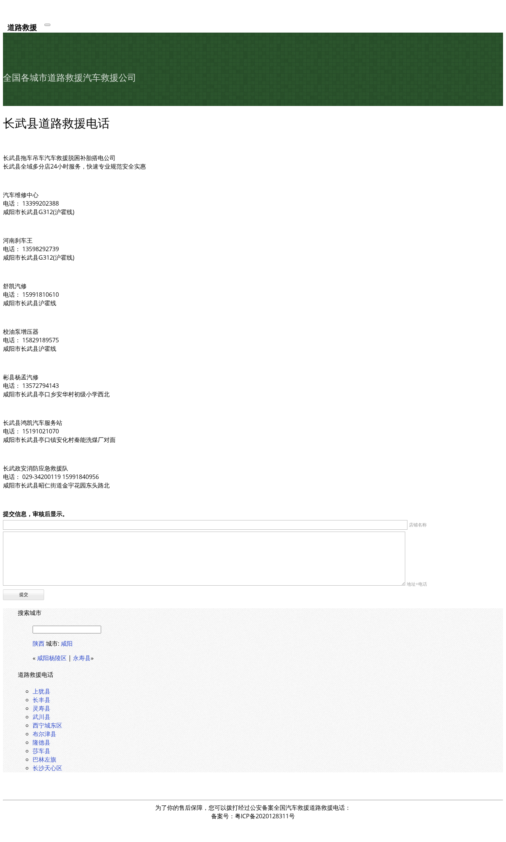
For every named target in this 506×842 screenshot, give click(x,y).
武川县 (41, 717)
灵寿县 (41, 708)
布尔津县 (44, 734)
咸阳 (67, 643)
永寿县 (82, 658)
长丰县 (41, 700)
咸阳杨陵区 (52, 658)
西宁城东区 (47, 725)
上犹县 (41, 691)
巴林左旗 (44, 759)
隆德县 (41, 742)
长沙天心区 (47, 768)
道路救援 (22, 26)
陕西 (38, 643)
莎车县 (41, 751)
